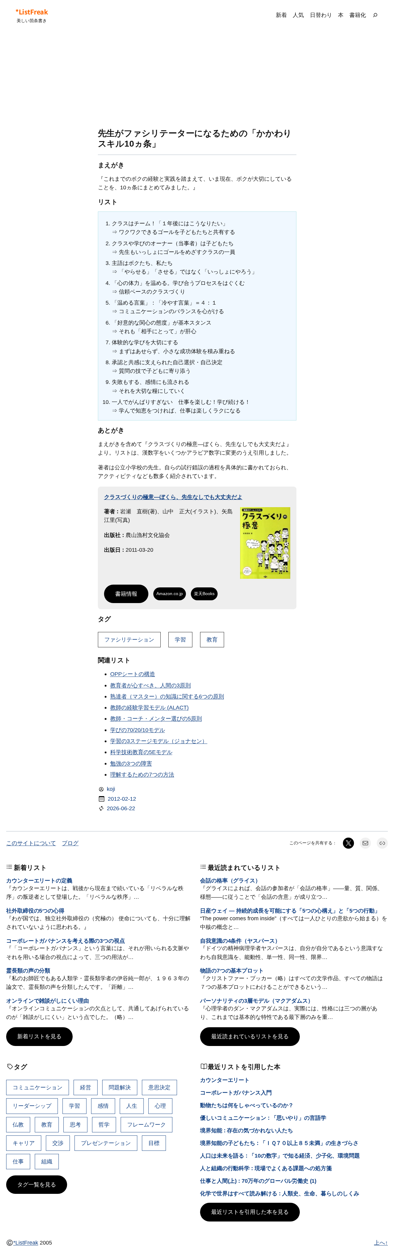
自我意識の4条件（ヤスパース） (240, 940)
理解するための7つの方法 (142, 774)
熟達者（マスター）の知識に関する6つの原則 (167, 696)
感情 (103, 1106)
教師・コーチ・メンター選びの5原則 (156, 718)
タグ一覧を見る (36, 1184)
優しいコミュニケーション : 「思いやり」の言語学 (263, 1118)
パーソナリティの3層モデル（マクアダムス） (256, 1000)
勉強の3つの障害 (131, 763)
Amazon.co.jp (169, 593)
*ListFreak (31, 12)
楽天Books (204, 593)
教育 (212, 639)
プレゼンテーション (106, 1143)
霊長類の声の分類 (28, 970)
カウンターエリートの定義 (39, 880)
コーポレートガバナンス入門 (236, 1092)
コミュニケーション (37, 1087)
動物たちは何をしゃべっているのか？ (247, 1105)
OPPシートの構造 (132, 674)
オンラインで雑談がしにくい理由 (47, 1000)
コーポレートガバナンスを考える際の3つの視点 (65, 940)
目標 (153, 1143)
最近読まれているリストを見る (250, 1036)
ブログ (70, 843)
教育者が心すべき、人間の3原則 (150, 685)
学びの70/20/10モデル (137, 730)
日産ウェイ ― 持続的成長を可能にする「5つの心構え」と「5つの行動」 (290, 910)
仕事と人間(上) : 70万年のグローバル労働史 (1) (258, 1181)
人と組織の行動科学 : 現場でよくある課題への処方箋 (266, 1168)
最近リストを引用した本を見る (250, 1212)
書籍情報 (126, 593)
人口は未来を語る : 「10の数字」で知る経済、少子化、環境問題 (280, 1155)
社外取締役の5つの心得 (35, 910)
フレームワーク (146, 1124)
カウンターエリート (225, 1080)
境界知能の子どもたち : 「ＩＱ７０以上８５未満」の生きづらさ (279, 1143)
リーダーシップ (32, 1106)
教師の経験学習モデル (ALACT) (149, 707)
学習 (180, 639)
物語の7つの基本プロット (232, 970)
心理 (160, 1106)
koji (111, 789)
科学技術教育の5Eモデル (141, 752)
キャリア (24, 1143)
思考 (75, 1124)
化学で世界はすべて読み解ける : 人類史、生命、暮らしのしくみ (279, 1193)
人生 (131, 1106)
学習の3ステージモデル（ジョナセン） (158, 741)
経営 (85, 1087)
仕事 (18, 1161)
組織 (46, 1161)
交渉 (57, 1143)
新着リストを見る (39, 1036)
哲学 (104, 1124)
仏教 (18, 1124)
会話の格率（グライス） (230, 880)
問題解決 (120, 1087)
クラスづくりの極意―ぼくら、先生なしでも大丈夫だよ (173, 497)
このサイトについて (31, 843)
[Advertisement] (197, 79)
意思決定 (159, 1087)
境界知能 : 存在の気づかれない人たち (246, 1130)
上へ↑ (381, 1242)
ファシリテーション (129, 639)
